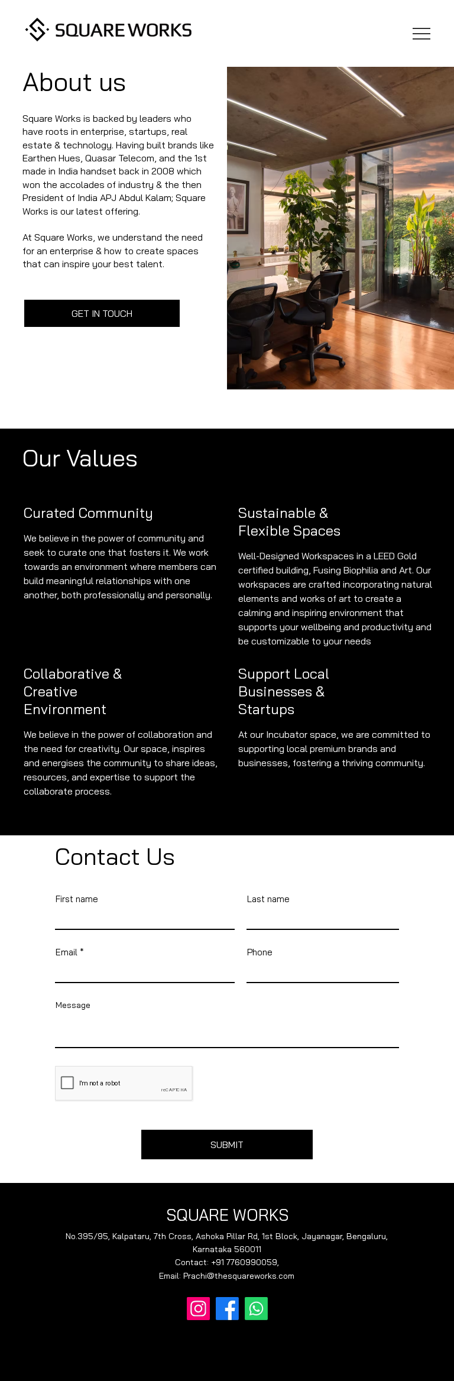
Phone (260, 952)
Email (66, 952)
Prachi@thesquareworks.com (238, 1275)
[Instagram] (198, 1308)
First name (77, 898)
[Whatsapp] (256, 1308)
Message (73, 1005)
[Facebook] (227, 1308)
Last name (268, 898)
